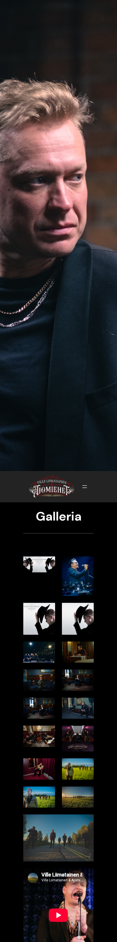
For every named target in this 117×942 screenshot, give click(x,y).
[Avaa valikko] (84, 486)
